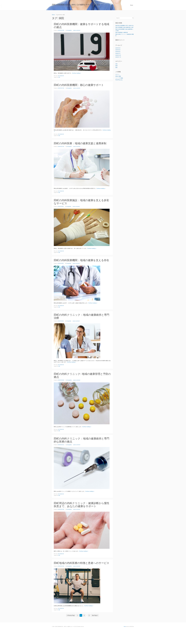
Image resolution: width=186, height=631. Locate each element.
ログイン (117, 74)
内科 (59, 75)
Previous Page (71, 615)
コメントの (119, 78)
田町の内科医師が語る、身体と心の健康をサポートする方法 (76, 4)
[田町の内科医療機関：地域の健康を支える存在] (77, 283)
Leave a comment (76, 30)
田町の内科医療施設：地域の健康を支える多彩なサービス (81, 201)
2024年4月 (117, 48)
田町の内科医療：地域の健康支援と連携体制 (80, 143)
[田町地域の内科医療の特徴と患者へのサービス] (77, 585)
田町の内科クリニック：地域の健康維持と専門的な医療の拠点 (81, 439)
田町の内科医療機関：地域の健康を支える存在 (81, 260)
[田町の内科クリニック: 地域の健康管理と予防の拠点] (82, 403)
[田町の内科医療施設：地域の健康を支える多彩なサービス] (82, 227)
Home (131, 5)
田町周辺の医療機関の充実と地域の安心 (124, 25)
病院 (59, 77)
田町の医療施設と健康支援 (121, 32)
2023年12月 (118, 55)
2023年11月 (118, 57)
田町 (63, 75)
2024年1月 (117, 53)
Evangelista (69, 30)
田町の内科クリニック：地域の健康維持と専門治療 (81, 316)
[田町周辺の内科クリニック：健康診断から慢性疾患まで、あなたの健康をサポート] (82, 530)
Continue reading (76, 73)
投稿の (118, 76)
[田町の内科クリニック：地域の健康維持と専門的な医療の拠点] (82, 467)
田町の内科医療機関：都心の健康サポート (79, 85)
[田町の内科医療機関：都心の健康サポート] (82, 109)
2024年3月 (117, 49)
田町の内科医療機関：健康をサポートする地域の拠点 (81, 25)
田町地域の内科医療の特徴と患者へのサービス (81, 563)
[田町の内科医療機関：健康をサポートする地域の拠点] (82, 51)
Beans (125, 626)
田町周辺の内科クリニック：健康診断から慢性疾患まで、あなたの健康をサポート (81, 504)
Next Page (94, 615)
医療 (61, 75)
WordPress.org (118, 79)
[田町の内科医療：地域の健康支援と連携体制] (82, 167)
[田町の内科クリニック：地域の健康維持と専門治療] (77, 340)
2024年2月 (117, 51)
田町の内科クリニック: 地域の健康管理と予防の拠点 (82, 375)
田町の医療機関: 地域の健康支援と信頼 (124, 27)
